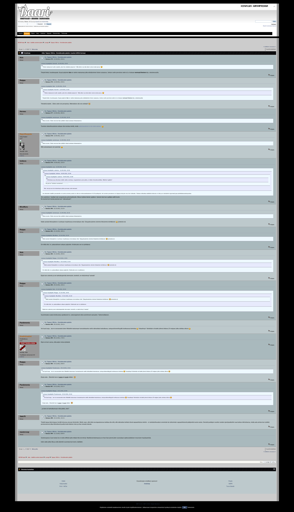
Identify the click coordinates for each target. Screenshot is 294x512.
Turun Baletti (230, 486)
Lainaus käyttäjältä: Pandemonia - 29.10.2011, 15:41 (56, 368)
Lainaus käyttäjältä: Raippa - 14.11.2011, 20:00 (54, 390)
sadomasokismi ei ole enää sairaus (90, 126)
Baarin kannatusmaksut (269, 26)
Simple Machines (155, 504)
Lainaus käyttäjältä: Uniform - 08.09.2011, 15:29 (57, 173)
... (24, 49)
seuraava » (273, 46)
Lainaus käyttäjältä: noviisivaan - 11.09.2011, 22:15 (55, 117)
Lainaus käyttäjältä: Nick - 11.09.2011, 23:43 (53, 86)
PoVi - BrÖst (63, 486)
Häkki (63, 481)
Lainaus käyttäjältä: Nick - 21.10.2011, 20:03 (53, 289)
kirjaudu (37, 21)
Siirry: (261, 462)
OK (185, 507)
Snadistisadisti (26, 336)
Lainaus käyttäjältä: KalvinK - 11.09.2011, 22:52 (54, 63)
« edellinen (266, 46)
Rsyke (230, 481)
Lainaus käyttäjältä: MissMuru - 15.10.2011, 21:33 (55, 235)
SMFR (230, 484)
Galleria (22, 155)
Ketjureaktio (63, 484)
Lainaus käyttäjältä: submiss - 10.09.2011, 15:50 (56, 170)
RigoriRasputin (26, 134)
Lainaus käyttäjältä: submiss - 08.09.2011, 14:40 (59, 176)
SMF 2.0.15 (139, 504)
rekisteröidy (45, 21)
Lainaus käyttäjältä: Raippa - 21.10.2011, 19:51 (54, 258)
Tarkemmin (190, 507)
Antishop (147, 484)
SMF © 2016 (146, 504)
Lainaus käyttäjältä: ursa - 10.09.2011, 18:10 (53, 167)
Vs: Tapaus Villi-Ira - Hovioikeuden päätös (58, 57)
